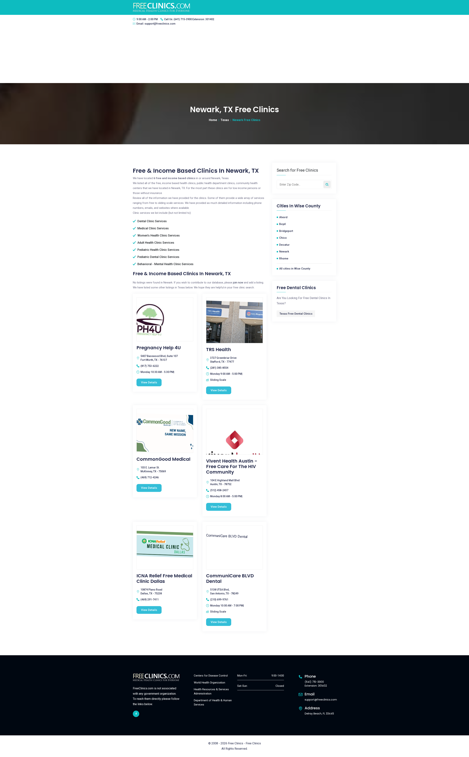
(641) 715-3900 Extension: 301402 (194, 19)
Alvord (283, 217)
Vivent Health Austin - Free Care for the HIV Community (231, 466)
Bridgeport (286, 231)
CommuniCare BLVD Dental (230, 578)
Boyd (282, 224)
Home (213, 120)
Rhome (283, 258)
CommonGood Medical (163, 459)
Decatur (284, 244)
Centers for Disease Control (211, 675)
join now (238, 282)
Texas (225, 120)
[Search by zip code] (327, 184)
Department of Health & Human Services (213, 702)
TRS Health (218, 349)
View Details (149, 382)
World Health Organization (209, 682)
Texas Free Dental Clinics (295, 313)
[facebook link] (136, 714)
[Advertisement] (234, 55)
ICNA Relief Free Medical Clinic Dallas (164, 578)
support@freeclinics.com (160, 23)
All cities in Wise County (294, 268)
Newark (284, 251)
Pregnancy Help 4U (158, 348)
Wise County (307, 206)
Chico (283, 237)
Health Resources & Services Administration (211, 691)
